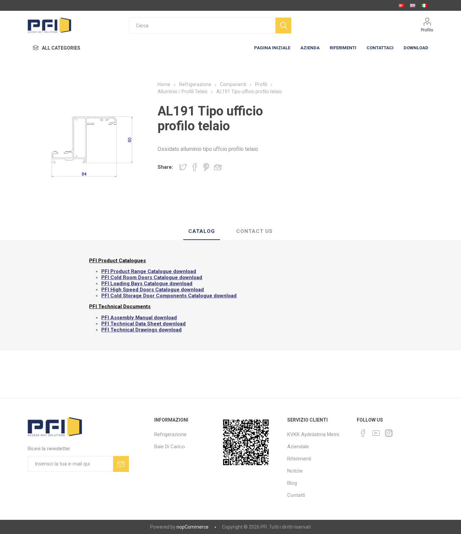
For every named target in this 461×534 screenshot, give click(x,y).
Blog (292, 483)
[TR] (401, 5)
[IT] (424, 5)
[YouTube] (376, 433)
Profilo (427, 29)
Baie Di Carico (169, 447)
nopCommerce (193, 527)
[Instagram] (388, 433)
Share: (165, 167)
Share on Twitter (183, 167)
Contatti (296, 495)
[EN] (412, 5)
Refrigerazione (170, 434)
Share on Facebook (194, 167)
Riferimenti (299, 459)
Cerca (283, 25)
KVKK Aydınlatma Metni (313, 434)
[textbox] (202, 25)
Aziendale (298, 447)
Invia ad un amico (218, 167)
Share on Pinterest (206, 167)
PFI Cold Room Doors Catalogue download (151, 277)
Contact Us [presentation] (254, 231)
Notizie (295, 471)
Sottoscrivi (121, 464)
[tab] (201, 231)
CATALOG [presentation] (201, 231)
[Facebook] (363, 433)
